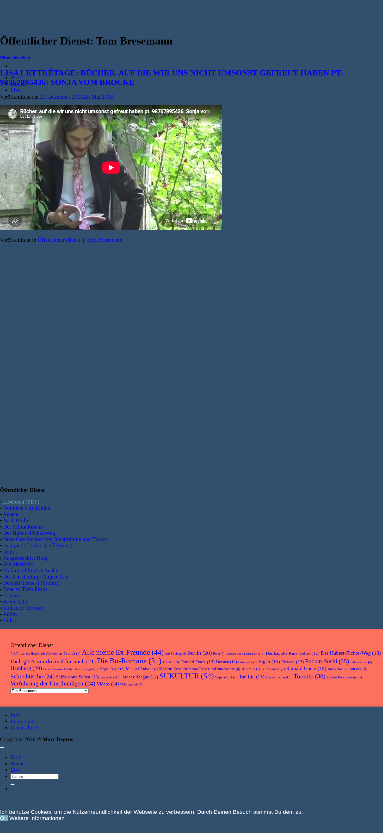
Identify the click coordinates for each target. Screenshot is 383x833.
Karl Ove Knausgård (83, 669)
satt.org (358, 669)
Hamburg (26, 668)
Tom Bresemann (104, 240)
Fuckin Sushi (327, 661)
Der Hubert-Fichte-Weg (29, 533)
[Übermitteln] (12, 784)
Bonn (218, 654)
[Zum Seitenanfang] (2, 747)
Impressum (22, 721)
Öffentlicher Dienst (15, 57)
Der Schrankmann (23, 527)
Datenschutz (24, 727)
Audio (10, 614)
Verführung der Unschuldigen (52, 683)
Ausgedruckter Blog (25, 558)
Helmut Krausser (55, 669)
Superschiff (226, 677)
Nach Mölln (16, 520)
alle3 (74, 654)
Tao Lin (251, 676)
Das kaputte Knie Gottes (292, 653)
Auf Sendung (175, 654)
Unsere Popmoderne (344, 677)
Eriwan (11, 595)
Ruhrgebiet (338, 669)
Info (15, 715)
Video (9, 620)
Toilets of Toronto (23, 608)
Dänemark (247, 662)
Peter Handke (273, 669)
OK (4, 818)
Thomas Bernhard (279, 677)
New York (251, 669)
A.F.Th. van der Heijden (27, 654)
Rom (8, 552)
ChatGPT (233, 653)
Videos (108, 683)
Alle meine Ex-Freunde (123, 652)
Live (15, 90)
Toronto (309, 676)
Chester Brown (253, 653)
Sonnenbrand (111, 677)
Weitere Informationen (37, 818)
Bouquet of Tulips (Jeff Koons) (37, 545)
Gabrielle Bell (361, 662)
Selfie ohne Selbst (77, 676)
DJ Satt (171, 662)
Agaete (10, 514)
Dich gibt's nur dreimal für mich (53, 661)
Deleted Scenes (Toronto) (31, 583)
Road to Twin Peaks (25, 589)
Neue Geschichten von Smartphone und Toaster (55, 539)
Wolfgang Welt (131, 684)
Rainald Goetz (306, 668)
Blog (15, 757)
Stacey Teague (140, 677)
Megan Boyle (112, 669)
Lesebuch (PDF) (21, 502)
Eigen (269, 661)
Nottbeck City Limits (26, 508)
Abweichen (56, 654)
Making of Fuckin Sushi (30, 570)
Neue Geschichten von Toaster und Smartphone (202, 669)
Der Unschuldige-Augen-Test (35, 577)
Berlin (199, 653)
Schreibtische (18, 564)
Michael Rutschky (145, 668)
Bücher (18, 763)
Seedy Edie (15, 602)
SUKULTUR (186, 676)
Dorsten (226, 662)
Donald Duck (197, 661)
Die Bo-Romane (129, 661)
